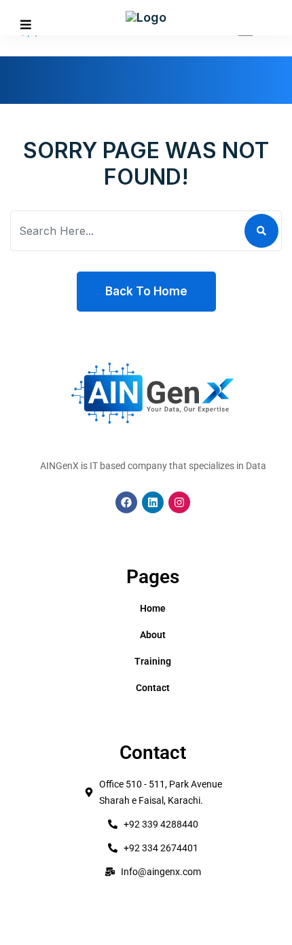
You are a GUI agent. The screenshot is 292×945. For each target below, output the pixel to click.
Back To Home (146, 291)
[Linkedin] (153, 502)
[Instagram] (179, 502)
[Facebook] (126, 502)
